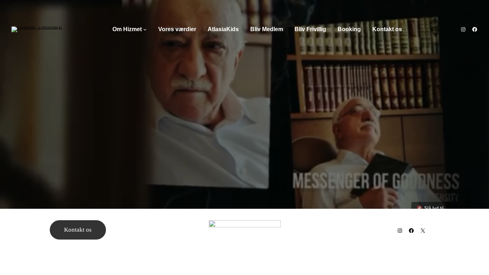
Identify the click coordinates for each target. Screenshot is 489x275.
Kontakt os (78, 229)
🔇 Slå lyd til (430, 208)
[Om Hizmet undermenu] (145, 29)
